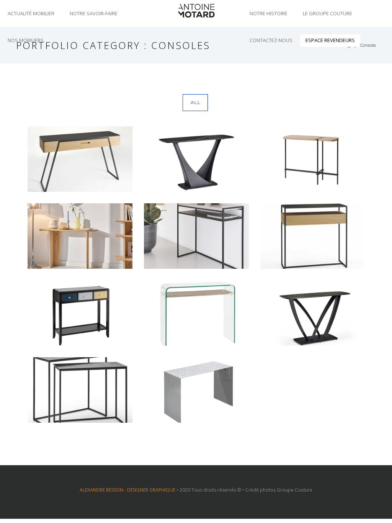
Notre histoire (268, 13)
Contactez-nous (271, 40)
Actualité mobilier (31, 13)
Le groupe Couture (327, 13)
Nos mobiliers (26, 40)
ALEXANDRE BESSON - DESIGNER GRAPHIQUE (127, 490)
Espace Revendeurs (330, 40)
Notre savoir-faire (94, 13)
